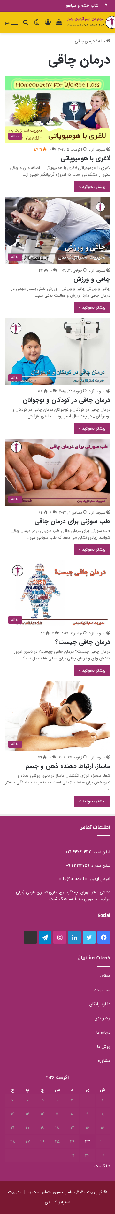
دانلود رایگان (99, 1004)
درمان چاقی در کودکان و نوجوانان (66, 400)
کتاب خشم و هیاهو (82, 5)
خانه (102, 41)
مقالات (104, 976)
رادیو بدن (102, 1018)
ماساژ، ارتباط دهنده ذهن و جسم (68, 766)
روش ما (103, 1046)
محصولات (102, 990)
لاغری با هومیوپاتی (85, 158)
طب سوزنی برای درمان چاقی (72, 521)
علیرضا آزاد (97, 150)
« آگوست (102, 1166)
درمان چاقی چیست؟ (82, 642)
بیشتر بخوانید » (92, 186)
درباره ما (103, 1032)
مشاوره (104, 1060)
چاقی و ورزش (91, 279)
